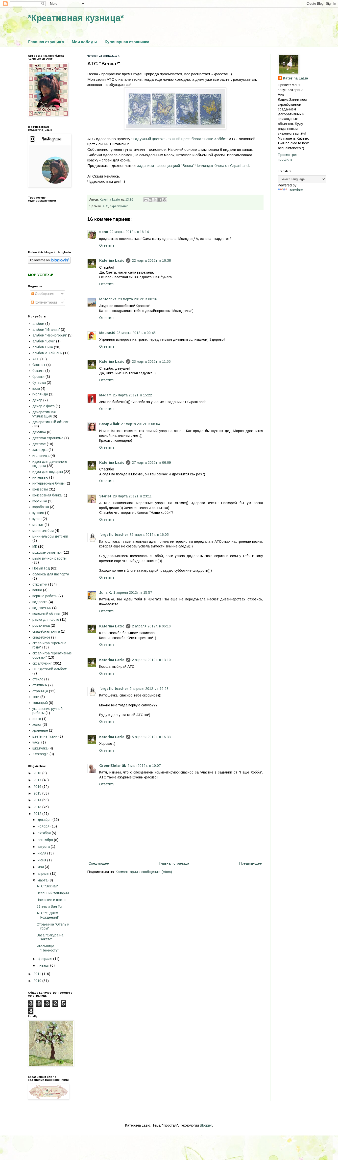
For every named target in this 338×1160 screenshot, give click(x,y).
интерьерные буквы (48, 483)
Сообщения (44, 294)
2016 (37, 787)
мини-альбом (43, 531)
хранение (40, 730)
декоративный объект (50, 422)
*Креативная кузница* (76, 18)
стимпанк (39, 685)
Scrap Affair (109, 424)
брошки (38, 377)
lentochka (108, 299)
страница (40, 691)
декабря (45, 820)
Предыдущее (250, 863)
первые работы (44, 596)
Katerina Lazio (111, 260)
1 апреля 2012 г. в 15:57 (132, 592)
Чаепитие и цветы (51, 900)
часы (36, 742)
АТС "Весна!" (47, 886)
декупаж (39, 432)
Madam (105, 395)
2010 (37, 981)
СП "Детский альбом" (49, 669)
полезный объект (46, 614)
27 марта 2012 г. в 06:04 (140, 424)
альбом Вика (42, 347)
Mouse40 (107, 333)
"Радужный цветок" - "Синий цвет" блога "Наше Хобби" (179, 139)
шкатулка (40, 748)
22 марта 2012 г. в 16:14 (129, 232)
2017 (37, 780)
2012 (37, 814)
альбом (38, 324)
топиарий (40, 703)
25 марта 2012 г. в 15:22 (132, 395)
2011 (37, 974)
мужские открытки (47, 552)
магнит (38, 525)
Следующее (99, 863)
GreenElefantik (112, 766)
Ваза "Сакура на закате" (50, 937)
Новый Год (41, 568)
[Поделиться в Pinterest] (164, 199)
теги (35, 697)
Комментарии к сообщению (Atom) (144, 872)
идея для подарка (47, 472)
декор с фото (43, 406)
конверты (40, 489)
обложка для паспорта (50, 574)
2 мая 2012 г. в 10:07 (144, 766)
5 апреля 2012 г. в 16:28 (149, 689)
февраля (45, 959)
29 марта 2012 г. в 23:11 (132, 496)
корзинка (39, 501)
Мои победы (84, 42)
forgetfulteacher (113, 535)
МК (34, 546)
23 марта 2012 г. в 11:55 (151, 361)
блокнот (38, 365)
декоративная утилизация (44, 414)
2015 (37, 793)
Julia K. (105, 592)
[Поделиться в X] (155, 199)
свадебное (41, 637)
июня (42, 860)
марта (43, 880)
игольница (40, 456)
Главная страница (46, 42)
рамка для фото (45, 619)
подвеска (40, 602)
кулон (37, 519)
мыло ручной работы (49, 558)
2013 (37, 807)
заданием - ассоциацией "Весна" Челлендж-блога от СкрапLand (193, 165)
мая (41, 867)
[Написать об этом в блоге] (150, 199)
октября (45, 833)
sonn (103, 232)
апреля (44, 874)
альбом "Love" (43, 341)
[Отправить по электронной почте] (145, 199)
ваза (36, 388)
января (44, 965)
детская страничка (47, 438)
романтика (41, 625)
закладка (40, 450)
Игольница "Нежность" (48, 948)
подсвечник (41, 608)
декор (37, 400)
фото (36, 719)
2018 (37, 773)
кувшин (38, 513)
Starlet (105, 496)
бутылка (39, 383)
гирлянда (40, 394)
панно (37, 590)
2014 (37, 800)
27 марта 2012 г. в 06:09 (151, 462)
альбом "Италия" (46, 330)
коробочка (40, 507)
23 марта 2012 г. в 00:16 (137, 299)
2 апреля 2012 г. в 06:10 (151, 626)
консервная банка (47, 495)
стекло (37, 679)
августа (44, 847)
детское (39, 444)
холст (37, 724)
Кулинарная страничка (127, 42)
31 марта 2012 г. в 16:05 (149, 535)
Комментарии (45, 302)
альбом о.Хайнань (47, 353)
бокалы (38, 371)
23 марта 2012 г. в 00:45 (136, 333)
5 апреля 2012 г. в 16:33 (151, 737)
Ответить (107, 245)
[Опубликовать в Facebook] (159, 199)
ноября (44, 826)
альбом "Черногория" (49, 335)
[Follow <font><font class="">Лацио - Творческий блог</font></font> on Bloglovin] (49, 262)
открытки (39, 584)
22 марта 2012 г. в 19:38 (151, 260)
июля (42, 853)
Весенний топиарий (53, 893)
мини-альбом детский (50, 536)
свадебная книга (46, 631)
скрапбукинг (119, 206)
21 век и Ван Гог (50, 906)
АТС (105, 206)
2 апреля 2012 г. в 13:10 (151, 660)
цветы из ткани (44, 736)
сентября (46, 840)
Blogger (206, 1125)
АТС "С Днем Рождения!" (48, 915)
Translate (295, 190)
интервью (40, 477)
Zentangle (40, 754)
